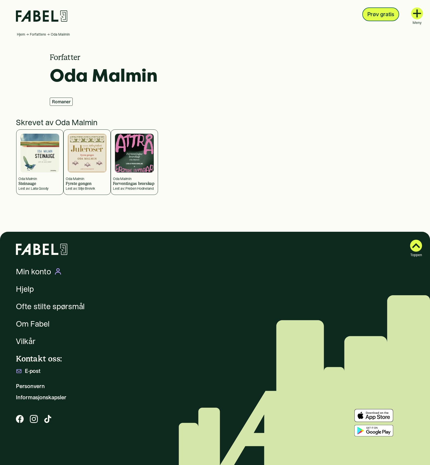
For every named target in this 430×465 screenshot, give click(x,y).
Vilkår (26, 341)
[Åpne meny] (417, 13)
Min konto (33, 271)
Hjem (21, 34)
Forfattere (38, 34)
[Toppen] (416, 246)
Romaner (61, 102)
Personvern (30, 386)
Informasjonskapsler (41, 397)
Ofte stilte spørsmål (50, 306)
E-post (33, 371)
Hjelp (25, 289)
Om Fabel (33, 324)
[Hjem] (41, 16)
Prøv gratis (380, 14)
